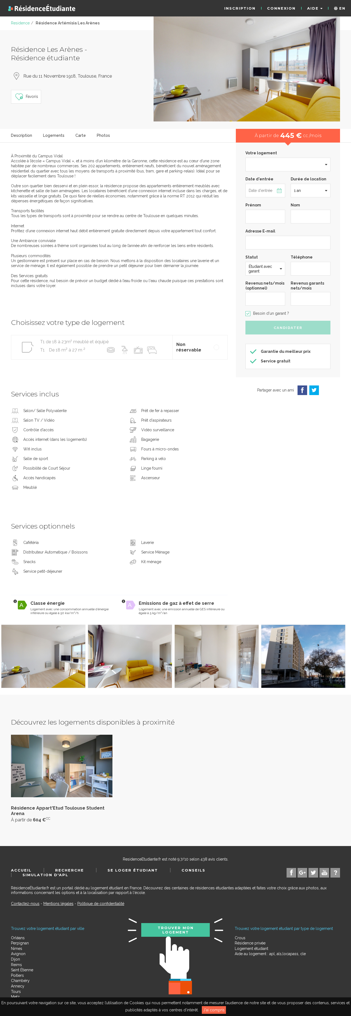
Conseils (193, 870)
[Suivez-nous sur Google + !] (302, 873)
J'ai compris (214, 1010)
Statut (251, 257)
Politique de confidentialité (100, 903)
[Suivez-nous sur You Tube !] (324, 873)
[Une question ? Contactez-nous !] (335, 873)
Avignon (18, 954)
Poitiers (17, 975)
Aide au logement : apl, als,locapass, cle (270, 954)
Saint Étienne (22, 970)
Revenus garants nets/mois (307, 285)
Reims (16, 965)
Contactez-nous (25, 903)
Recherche (69, 870)
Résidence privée (250, 943)
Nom (295, 205)
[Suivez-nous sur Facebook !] (291, 873)
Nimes (16, 948)
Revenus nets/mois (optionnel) (264, 285)
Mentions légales (58, 903)
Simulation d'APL (45, 875)
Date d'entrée (259, 179)
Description (21, 135)
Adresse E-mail (260, 231)
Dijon (15, 959)
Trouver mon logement (176, 930)
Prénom (253, 205)
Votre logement (261, 153)
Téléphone (302, 257)
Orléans (18, 938)
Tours (16, 991)
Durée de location (308, 179)
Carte (80, 135)
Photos (103, 135)
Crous (240, 938)
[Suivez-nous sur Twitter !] (313, 873)
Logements (53, 135)
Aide (313, 8)
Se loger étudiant (132, 870)
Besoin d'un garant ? (271, 313)
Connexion (281, 8)
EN (342, 8)
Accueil (21, 870)
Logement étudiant (251, 948)
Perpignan (20, 943)
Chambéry (20, 980)
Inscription (240, 8)
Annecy (17, 986)
